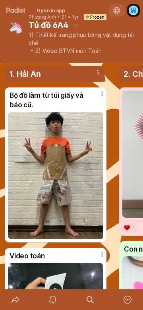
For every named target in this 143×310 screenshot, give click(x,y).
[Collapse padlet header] (75, 25)
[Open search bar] (90, 299)
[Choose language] (117, 10)
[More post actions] (96, 97)
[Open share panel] (15, 300)
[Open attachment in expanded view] (55, 175)
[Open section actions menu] (98, 72)
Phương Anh (42, 17)
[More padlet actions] (127, 300)
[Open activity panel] (53, 300)
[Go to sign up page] (133, 10)
